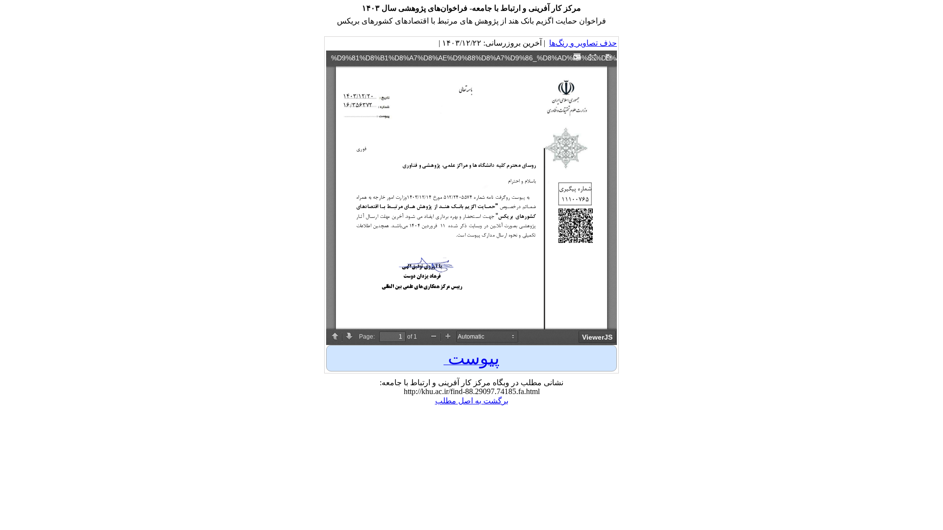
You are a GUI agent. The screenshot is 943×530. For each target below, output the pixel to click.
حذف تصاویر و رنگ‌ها (583, 43)
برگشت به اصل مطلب (471, 401)
